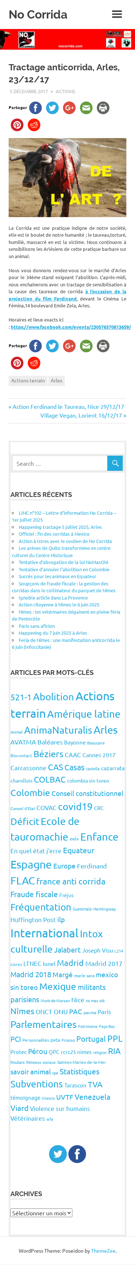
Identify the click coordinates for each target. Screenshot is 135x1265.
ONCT (44, 1011)
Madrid (70, 962)
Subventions (36, 1084)
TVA (95, 1084)
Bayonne (75, 742)
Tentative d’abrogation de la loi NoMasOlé (63, 562)
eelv (74, 838)
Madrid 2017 (103, 963)
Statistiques (79, 1071)
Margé (63, 974)
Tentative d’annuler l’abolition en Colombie (64, 569)
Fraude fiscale (34, 894)
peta (55, 1040)
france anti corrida (70, 881)
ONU (61, 1011)
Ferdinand (92, 866)
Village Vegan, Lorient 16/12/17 (81, 415)
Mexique (57, 986)
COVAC (46, 807)
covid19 (75, 806)
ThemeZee (103, 1250)
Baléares (50, 742)
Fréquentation (40, 907)
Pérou (37, 1050)
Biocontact (21, 755)
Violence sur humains (60, 1108)
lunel (49, 963)
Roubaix (17, 1062)
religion (100, 1052)
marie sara (84, 975)
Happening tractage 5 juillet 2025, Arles (60, 527)
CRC (99, 807)
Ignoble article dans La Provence (53, 597)
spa (55, 1072)
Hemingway (104, 909)
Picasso (68, 1040)
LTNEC (32, 963)
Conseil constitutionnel (87, 793)
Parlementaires (43, 1024)
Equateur (78, 850)
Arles (56, 380)
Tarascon (75, 1085)
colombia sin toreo (88, 780)
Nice (77, 999)
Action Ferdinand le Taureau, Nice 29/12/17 (68, 406)
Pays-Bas (107, 1026)
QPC (54, 1051)
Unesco (48, 1098)
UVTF (64, 1096)
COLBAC (50, 779)
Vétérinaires (27, 1118)
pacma (90, 1012)
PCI (15, 1038)
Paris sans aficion (37, 626)
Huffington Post (33, 919)
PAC (75, 1011)
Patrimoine (88, 1026)
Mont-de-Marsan (55, 1000)
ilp (61, 919)
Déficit (24, 821)
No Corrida (38, 14)
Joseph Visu (97, 950)
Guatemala (82, 909)
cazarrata (113, 767)
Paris (104, 1011)
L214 (118, 951)
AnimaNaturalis (58, 730)
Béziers (48, 753)
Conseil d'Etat (22, 808)
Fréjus (66, 895)
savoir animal (30, 1071)
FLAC (22, 880)
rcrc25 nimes (76, 1051)
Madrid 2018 (30, 974)
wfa (49, 1119)
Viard (19, 1107)
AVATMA (23, 742)
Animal (16, 732)
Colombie (30, 792)
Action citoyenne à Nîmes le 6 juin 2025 (59, 604)
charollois (21, 780)
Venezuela (93, 1096)
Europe (64, 865)
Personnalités (35, 1040)
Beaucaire (96, 743)
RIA (114, 1050)
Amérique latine (84, 714)
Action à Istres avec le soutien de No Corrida (65, 541)
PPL (114, 1038)
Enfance (99, 836)
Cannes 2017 (99, 754)
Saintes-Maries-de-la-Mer (81, 1062)
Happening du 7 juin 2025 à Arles (53, 633)
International (44, 933)
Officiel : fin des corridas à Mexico (54, 534)
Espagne (31, 864)
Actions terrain (28, 380)
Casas (74, 767)
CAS (55, 767)
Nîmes (22, 1010)
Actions (65, 91)
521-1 (21, 697)
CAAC (73, 754)
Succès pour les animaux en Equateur (57, 576)
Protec (18, 1051)
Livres (16, 964)
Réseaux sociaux (41, 1062)
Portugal (91, 1038)
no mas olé (95, 1000)
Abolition (53, 696)
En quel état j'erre (36, 850)
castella (93, 768)
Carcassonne (28, 767)
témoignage (25, 1097)
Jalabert (67, 949)
